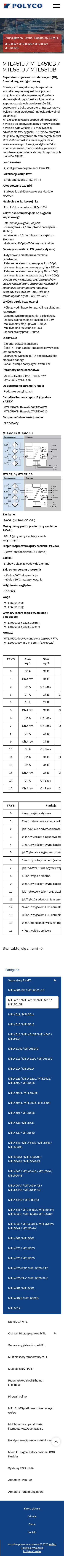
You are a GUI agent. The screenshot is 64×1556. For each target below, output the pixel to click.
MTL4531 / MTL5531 (21, 1122)
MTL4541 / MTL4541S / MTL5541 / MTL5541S (30, 1145)
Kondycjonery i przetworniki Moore (30, 1440)
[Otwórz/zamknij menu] (56, 6)
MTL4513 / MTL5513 (21, 1024)
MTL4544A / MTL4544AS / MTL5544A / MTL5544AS (25, 1187)
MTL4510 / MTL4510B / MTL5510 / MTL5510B (30, 1002)
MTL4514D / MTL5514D (23, 1048)
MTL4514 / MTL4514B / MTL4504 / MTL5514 (30, 1036)
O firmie (32, 1516)
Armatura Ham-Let (20, 1479)
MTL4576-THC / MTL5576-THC (28, 1278)
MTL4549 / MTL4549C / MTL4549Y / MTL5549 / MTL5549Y (31, 1226)
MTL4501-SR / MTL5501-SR (26, 990)
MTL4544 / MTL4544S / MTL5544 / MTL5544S (30, 1173)
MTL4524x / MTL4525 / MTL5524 (29, 1102)
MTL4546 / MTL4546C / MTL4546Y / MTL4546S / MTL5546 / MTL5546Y (31, 1212)
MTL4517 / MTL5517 (21, 1068)
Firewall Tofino (17, 1396)
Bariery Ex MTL (18, 1321)
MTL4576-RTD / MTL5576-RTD (28, 1268)
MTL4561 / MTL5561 (21, 1238)
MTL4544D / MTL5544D (23, 1199)
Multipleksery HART (21, 1368)
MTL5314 (14, 1308)
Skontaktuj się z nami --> (23, 948)
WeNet (52, 1544)
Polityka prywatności (32, 1548)
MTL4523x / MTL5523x (23, 1092)
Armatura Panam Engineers (25, 1491)
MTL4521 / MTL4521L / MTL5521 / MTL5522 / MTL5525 (29, 1080)
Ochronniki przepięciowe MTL (27, 1333)
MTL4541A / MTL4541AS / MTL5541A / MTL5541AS (25, 1159)
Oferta (32, 1524)
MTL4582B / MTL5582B (23, 1298)
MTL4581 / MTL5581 (21, 1288)
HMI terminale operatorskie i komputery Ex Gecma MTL (25, 1426)
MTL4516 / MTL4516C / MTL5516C (30, 1058)
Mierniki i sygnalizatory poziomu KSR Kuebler (31, 1454)
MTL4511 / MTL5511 (21, 1014)
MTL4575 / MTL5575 (21, 1258)
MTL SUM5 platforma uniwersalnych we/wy (31, 1410)
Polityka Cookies (32, 1551)
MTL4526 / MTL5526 (21, 1112)
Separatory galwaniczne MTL (26, 1345)
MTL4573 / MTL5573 (21, 1248)
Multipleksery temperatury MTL (28, 1357)
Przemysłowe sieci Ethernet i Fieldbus (25, 1382)
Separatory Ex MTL (20, 980)
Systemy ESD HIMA (21, 1468)
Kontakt (32, 1532)
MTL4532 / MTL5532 (21, 1132)
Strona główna (13, 37)
